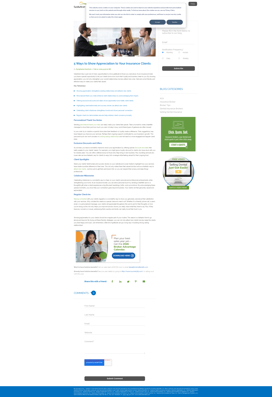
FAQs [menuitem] (193, 4)
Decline (174, 22)
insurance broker (168, 102)
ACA (162, 98)
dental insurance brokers (171, 108)
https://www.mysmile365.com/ (132, 271)
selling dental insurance (171, 112)
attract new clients (80, 169)
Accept (157, 22)
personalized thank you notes (90, 125)
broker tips (165, 105)
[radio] (170, 52)
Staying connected (80, 199)
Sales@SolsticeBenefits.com (138, 267)
